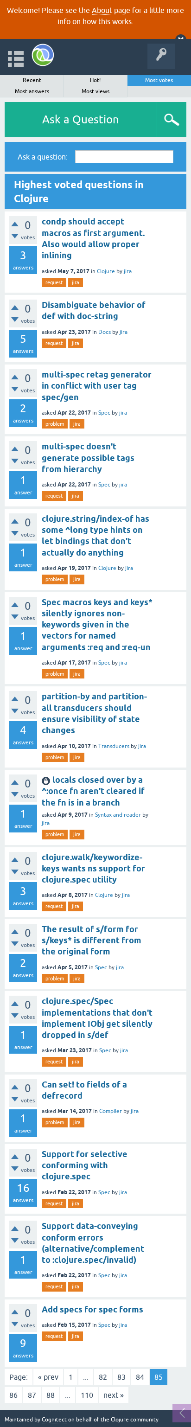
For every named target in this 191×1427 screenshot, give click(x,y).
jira (128, 271)
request (54, 282)
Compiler (110, 1111)
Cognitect (54, 1419)
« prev (48, 1377)
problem (54, 424)
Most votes (159, 80)
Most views (95, 91)
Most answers (32, 91)
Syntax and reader (118, 815)
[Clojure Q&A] (43, 55)
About (102, 10)
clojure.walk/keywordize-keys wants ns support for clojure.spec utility (93, 868)
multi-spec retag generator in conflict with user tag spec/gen (97, 386)
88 (50, 1395)
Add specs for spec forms (92, 1309)
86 (13, 1395)
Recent (32, 80)
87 (32, 1395)
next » (113, 1395)
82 (103, 1377)
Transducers (113, 746)
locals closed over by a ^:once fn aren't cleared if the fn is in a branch (93, 791)
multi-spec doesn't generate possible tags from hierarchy (88, 458)
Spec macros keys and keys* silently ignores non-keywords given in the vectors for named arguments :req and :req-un (97, 624)
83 (121, 1377)
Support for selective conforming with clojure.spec (84, 1165)
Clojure (106, 271)
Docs (104, 332)
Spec (104, 413)
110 (87, 1395)
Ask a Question (80, 119)
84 (140, 1377)
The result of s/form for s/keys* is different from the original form (91, 940)
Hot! (95, 80)
